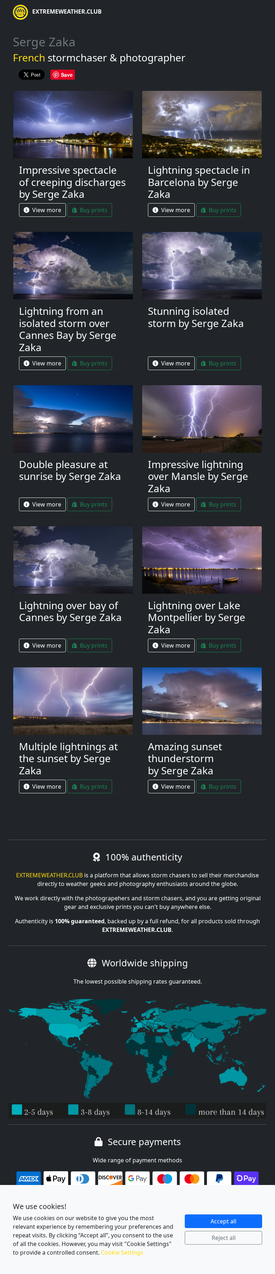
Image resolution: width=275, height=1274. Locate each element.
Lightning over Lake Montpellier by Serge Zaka (196, 617)
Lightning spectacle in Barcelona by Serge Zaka (199, 182)
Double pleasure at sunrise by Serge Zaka (70, 470)
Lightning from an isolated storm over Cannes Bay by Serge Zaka (67, 329)
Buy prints (92, 210)
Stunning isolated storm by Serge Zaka (196, 317)
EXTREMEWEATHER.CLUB (66, 11)
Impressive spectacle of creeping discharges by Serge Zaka (72, 182)
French (29, 57)
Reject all (224, 1238)
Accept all (223, 1221)
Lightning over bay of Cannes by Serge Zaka (70, 611)
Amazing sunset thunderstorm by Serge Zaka (185, 758)
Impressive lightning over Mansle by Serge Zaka (198, 476)
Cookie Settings (122, 1252)
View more (46, 210)
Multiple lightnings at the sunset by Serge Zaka (68, 758)
